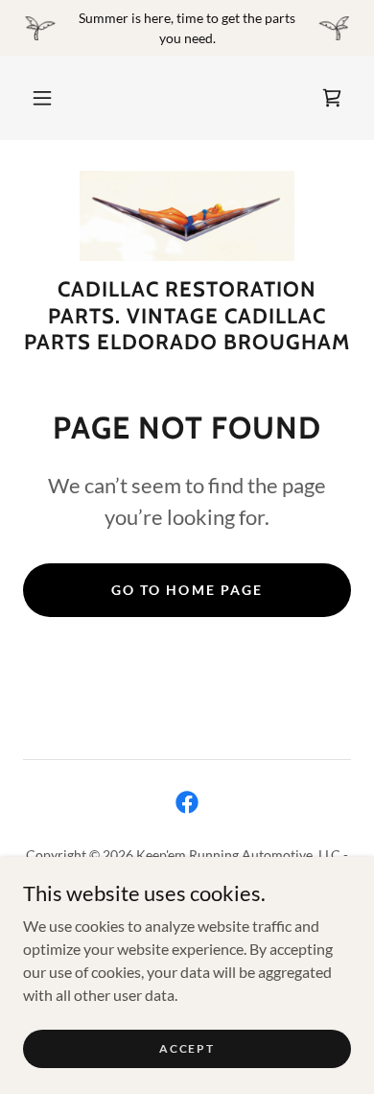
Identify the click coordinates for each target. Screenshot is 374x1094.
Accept (186, 1048)
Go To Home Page (186, 590)
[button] (42, 98)
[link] (332, 98)
